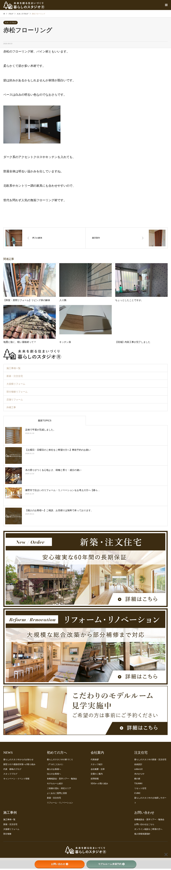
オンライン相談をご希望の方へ (148, 829)
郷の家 (137, 779)
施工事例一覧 (14, 368)
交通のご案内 (97, 774)
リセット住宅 (140, 788)
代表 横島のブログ (12, 769)
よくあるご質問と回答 (57, 793)
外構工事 (11, 407)
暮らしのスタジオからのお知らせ (18, 759)
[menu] (166, 5)
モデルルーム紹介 (55, 783)
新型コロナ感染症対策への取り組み (19, 764)
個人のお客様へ (54, 769)
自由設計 (138, 764)
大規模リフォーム (16, 383)
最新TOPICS (44, 420)
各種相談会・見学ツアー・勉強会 (62, 779)
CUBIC (137, 793)
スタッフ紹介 (97, 764)
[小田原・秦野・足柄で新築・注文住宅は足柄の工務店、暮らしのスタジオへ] (85, 852)
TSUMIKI (138, 783)
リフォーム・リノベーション (60, 803)
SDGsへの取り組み (99, 783)
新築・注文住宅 (15, 376)
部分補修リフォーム (17, 391)
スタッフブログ (10, 23)
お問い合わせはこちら (144, 824)
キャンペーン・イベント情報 (16, 779)
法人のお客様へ (54, 774)
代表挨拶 (95, 759)
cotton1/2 (138, 769)
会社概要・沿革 (98, 769)
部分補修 (7, 834)
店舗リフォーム (15, 399)
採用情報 (95, 779)
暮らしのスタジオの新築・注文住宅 (150, 759)
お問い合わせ (58, 864)
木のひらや (139, 774)
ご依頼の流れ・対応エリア (59, 788)
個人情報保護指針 (142, 834)
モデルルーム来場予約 (110, 864)
